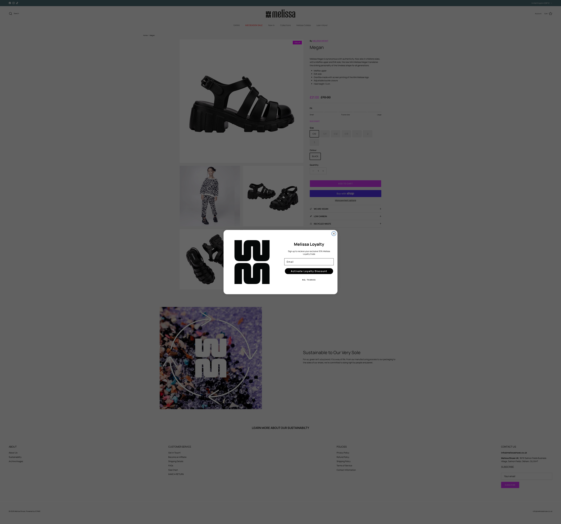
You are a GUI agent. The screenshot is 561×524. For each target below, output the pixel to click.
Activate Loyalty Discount (309, 271)
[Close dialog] (334, 233)
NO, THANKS (309, 280)
